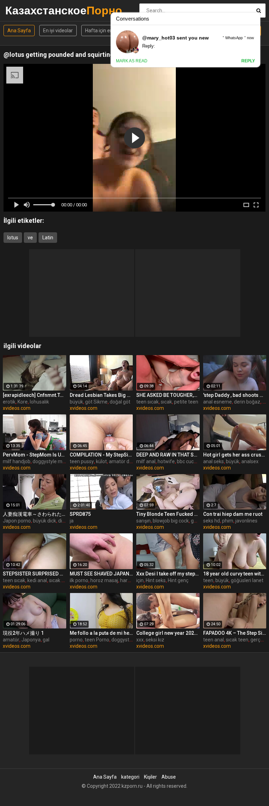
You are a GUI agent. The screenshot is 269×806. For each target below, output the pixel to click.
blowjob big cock (171, 521)
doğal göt (120, 402)
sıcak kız (58, 580)
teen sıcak (147, 402)
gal (46, 639)
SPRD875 (80, 514)
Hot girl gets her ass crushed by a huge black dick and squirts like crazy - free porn (235, 455)
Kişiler (150, 777)
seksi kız (155, 639)
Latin (47, 237)
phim (227, 521)
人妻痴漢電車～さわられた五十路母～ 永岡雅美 (34, 514)
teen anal (213, 639)
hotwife (166, 461)
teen (208, 580)
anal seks (213, 461)
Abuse (168, 777)
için (140, 580)
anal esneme (217, 402)
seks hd (211, 521)
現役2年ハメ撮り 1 (23, 633)
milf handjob (16, 461)
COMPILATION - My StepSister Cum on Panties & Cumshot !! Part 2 (101, 455)
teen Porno (97, 639)
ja (72, 521)
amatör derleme (127, 461)
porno (76, 639)
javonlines (246, 521)
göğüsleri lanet (247, 580)
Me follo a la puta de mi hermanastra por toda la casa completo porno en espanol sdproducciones (101, 633)
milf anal (146, 461)
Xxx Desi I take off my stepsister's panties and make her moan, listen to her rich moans (168, 574)
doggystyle (123, 639)
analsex (249, 461)
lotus (12, 237)
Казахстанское (23, 10)
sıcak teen (237, 639)
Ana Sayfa (19, 30)
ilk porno (79, 580)
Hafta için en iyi (101, 30)
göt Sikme (96, 402)
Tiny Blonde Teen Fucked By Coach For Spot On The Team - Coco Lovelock (168, 514)
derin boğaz (247, 402)
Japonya (31, 639)
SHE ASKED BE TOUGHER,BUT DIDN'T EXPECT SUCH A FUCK (168, 395)
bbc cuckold (190, 461)
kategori (130, 777)
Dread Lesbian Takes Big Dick (101, 395)
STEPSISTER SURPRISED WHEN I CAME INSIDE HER (34, 574)
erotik (9, 402)
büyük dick (44, 521)
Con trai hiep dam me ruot (232, 514)
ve (30, 237)
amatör (11, 639)
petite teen (186, 402)
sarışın (143, 521)
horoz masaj (104, 580)
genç (196, 521)
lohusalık (39, 402)
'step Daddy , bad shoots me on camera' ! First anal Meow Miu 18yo (235, 395)
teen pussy (82, 461)
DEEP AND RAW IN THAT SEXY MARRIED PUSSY (168, 455)
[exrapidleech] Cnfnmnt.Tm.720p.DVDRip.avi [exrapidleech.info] (34, 395)
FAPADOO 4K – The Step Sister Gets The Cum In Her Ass (235, 633)
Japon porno (17, 521)
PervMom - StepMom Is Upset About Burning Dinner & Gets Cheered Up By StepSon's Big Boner (34, 455)
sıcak (166, 402)
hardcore (130, 580)
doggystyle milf (50, 461)
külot (101, 461)
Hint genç (178, 580)
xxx (140, 639)
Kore (23, 402)
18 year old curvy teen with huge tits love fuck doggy (235, 574)
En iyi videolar (58, 30)
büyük (76, 402)
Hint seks (156, 580)
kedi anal (37, 580)
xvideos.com (16, 408)
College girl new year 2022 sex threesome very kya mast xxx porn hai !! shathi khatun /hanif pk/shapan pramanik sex (168, 633)
